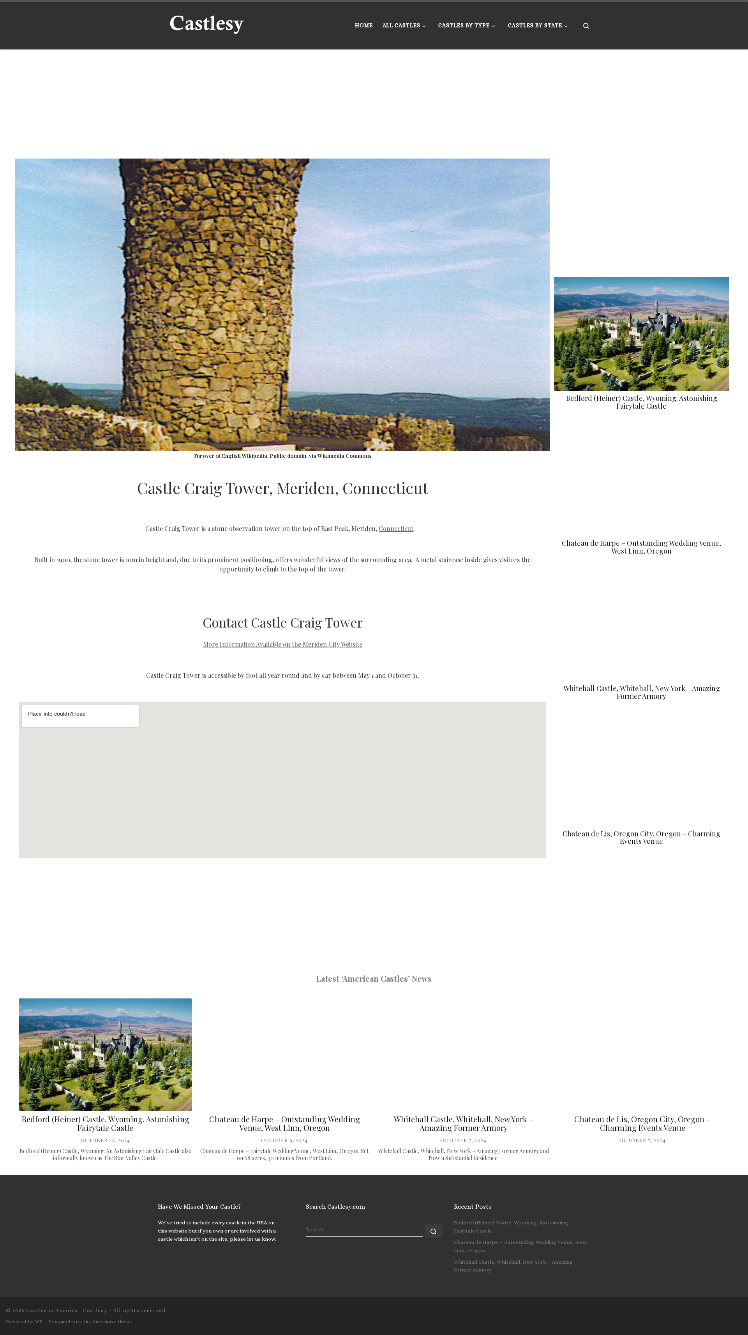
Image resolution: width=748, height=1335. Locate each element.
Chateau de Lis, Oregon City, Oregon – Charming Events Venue (641, 837)
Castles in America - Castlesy (66, 1310)
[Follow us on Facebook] (739, 1312)
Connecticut (396, 528)
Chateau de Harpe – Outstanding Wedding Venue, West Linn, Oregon (641, 547)
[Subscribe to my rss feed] (717, 1312)
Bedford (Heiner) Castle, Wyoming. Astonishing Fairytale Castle (641, 402)
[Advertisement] (252, 104)
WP (38, 1321)
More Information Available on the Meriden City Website (282, 644)
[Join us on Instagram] (728, 1312)
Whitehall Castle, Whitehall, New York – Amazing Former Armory (641, 692)
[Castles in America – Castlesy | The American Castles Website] (206, 23)
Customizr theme (112, 1321)
